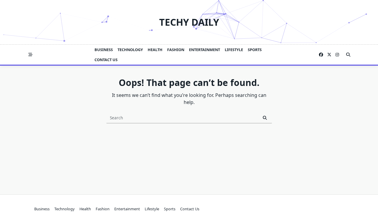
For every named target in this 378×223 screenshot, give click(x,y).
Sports (255, 49)
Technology (130, 49)
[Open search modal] (348, 54)
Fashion (175, 49)
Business (103, 49)
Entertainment (204, 49)
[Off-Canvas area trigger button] (30, 54)
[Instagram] (337, 54)
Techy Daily (189, 22)
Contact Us (106, 59)
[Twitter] (329, 54)
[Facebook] (321, 54)
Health (155, 49)
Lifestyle (234, 49)
